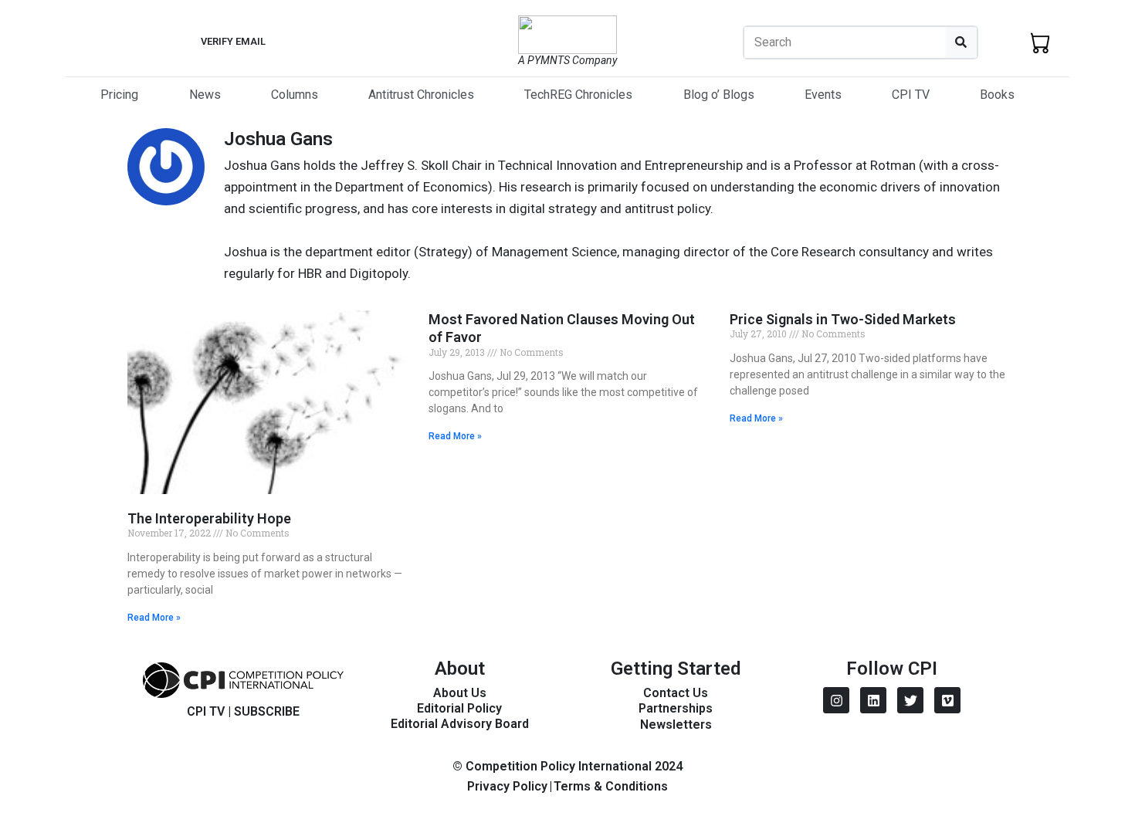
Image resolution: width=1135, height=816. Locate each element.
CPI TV (911, 94)
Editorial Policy (459, 708)
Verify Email (233, 41)
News (205, 94)
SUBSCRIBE (267, 711)
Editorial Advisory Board (460, 723)
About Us (459, 693)
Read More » (154, 617)
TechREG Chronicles (578, 94)
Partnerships (676, 708)
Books (997, 94)
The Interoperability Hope (209, 518)
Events (823, 94)
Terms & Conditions (611, 786)
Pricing (119, 94)
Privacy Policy (507, 786)
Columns (294, 94)
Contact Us (675, 693)
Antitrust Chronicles (421, 94)
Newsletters (676, 724)
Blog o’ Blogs (718, 94)
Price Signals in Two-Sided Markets (843, 319)
